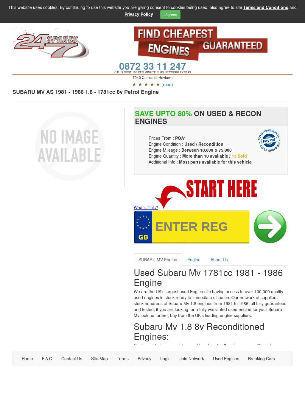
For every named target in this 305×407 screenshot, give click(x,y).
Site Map (99, 358)
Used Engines (226, 358)
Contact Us (71, 358)
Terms (123, 358)
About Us (219, 259)
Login (165, 358)
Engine (193, 259)
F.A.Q (47, 358)
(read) (167, 84)
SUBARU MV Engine (158, 259)
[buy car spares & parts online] (68, 42)
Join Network (192, 358)
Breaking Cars (261, 358)
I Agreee (170, 14)
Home (27, 358)
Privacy (144, 358)
